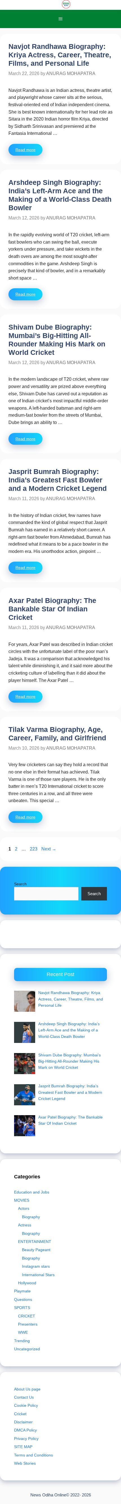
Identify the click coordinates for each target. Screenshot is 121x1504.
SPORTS (22, 1307)
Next (48, 849)
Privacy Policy (26, 1438)
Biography (31, 1217)
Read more (25, 150)
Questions (23, 1299)
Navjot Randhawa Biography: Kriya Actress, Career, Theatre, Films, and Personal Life (59, 54)
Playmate (22, 1291)
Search (20, 884)
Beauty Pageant (36, 1249)
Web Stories (25, 1463)
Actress (24, 1225)
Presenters (27, 1324)
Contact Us (24, 1397)
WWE (23, 1332)
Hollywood (27, 1283)
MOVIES (21, 1200)
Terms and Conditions (33, 1455)
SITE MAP (23, 1446)
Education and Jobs (31, 1192)
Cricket (20, 1414)
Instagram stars (36, 1266)
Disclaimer (23, 1422)
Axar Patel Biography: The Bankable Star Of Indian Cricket (52, 608)
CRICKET (26, 1316)
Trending (22, 1341)
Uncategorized (27, 1349)
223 (34, 849)
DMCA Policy (25, 1430)
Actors (23, 1208)
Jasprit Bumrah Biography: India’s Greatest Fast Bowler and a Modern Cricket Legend (57, 480)
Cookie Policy (26, 1405)
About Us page (27, 1389)
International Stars (38, 1274)
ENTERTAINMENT (34, 1241)
